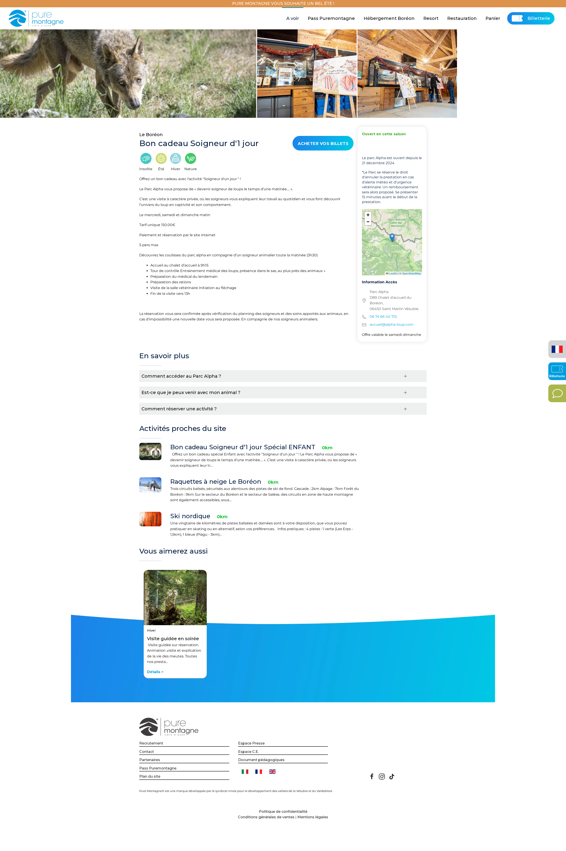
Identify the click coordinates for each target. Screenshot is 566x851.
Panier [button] (493, 18)
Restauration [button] (462, 18)
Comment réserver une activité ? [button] (179, 408)
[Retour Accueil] (37, 18)
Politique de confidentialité (283, 811)
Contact (146, 752)
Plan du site (149, 776)
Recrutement (151, 743)
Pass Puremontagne (331, 18)
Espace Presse (251, 743)
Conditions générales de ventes (266, 817)
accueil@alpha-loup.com (391, 324)
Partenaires (149, 760)
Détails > (155, 672)
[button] (392, 237)
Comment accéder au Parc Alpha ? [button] (181, 376)
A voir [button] (292, 18)
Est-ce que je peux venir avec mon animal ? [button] (191, 392)
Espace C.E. (248, 752)
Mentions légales (312, 817)
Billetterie (539, 18)
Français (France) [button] (556, 346)
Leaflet (392, 273)
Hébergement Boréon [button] (389, 18)
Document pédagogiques (261, 760)
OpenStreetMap (411, 273)
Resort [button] (430, 18)
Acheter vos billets (323, 143)
